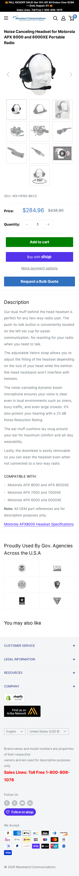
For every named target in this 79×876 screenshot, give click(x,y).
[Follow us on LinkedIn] (30, 803)
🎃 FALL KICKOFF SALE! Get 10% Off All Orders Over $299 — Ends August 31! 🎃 (39, 4)
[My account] (63, 18)
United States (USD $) (45, 731)
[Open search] (55, 18)
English (11, 731)
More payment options (39, 268)
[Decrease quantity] (27, 224)
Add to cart (39, 242)
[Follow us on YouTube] (22, 803)
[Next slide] (71, 75)
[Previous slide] (8, 75)
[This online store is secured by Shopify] (14, 696)
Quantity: (12, 224)
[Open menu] (6, 18)
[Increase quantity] (48, 224)
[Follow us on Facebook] (7, 803)
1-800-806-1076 (52, 9)
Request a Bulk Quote (40, 281)
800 (54, 772)
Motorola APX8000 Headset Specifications (39, 524)
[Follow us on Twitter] (14, 803)
